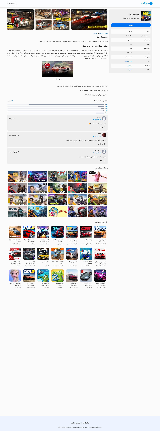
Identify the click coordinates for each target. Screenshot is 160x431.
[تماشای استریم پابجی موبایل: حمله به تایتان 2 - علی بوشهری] (97, 212)
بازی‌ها (101, 33)
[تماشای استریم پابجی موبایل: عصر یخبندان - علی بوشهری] (37, 188)
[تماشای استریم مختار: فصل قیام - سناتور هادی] (17, 188)
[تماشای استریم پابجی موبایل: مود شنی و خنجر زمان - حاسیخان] (77, 200)
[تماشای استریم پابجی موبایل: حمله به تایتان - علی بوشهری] (97, 188)
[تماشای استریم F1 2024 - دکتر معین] (57, 200)
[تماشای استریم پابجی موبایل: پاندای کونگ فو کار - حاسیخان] (57, 188)
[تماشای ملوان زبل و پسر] (57, 212)
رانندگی (130, 66)
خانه (106, 33)
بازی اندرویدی (128, 61)
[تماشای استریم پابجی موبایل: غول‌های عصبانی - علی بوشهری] (17, 177)
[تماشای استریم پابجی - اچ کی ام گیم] (77, 177)
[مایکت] (147, 5)
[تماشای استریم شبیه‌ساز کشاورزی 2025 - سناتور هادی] (97, 200)
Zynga (130, 70)
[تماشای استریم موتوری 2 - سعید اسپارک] (57, 177)
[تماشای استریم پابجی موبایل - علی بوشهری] (17, 200)
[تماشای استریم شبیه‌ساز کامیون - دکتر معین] (77, 212)
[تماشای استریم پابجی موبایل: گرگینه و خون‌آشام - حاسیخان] (77, 188)
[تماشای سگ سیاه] (17, 212)
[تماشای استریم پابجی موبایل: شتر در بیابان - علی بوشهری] (37, 212)
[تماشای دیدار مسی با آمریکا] (97, 177)
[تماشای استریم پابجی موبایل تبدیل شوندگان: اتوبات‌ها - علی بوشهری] (37, 177)
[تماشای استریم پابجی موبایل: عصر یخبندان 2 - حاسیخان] (37, 200)
